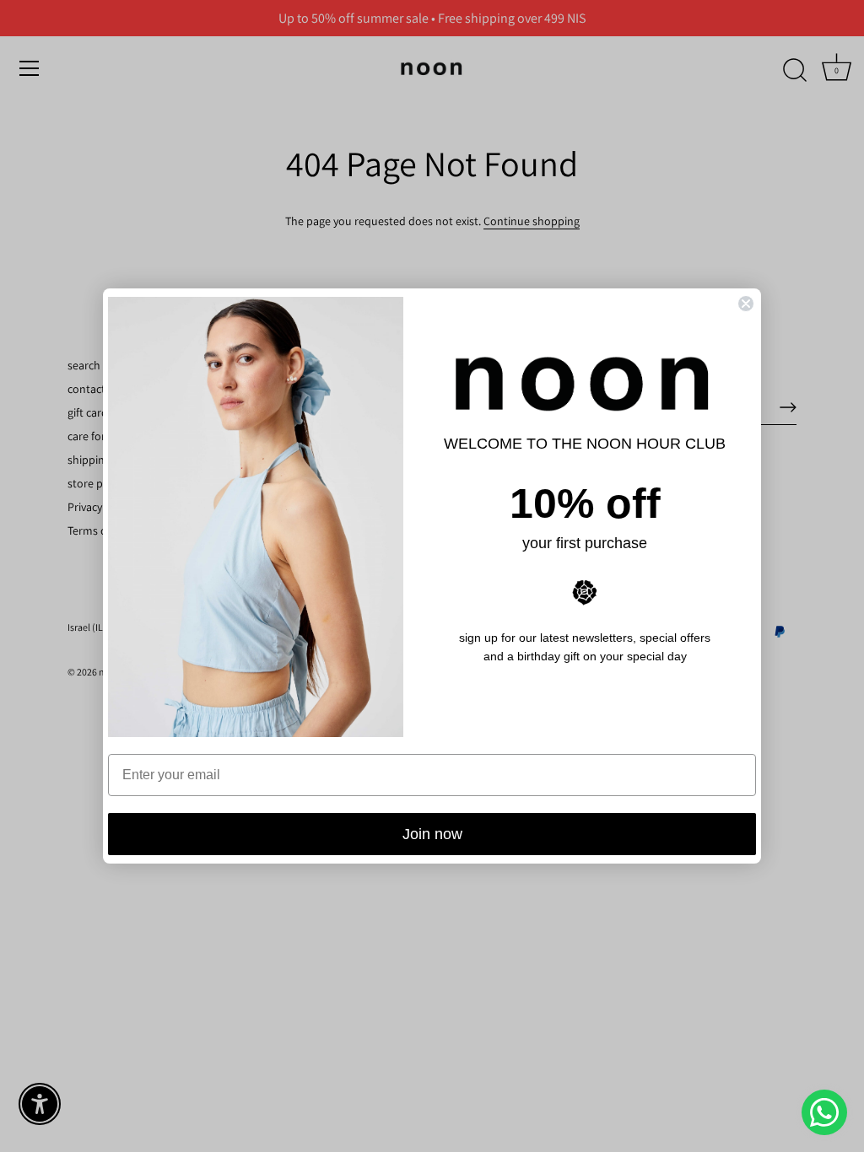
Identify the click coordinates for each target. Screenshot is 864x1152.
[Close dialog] (745, 303)
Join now (432, 834)
